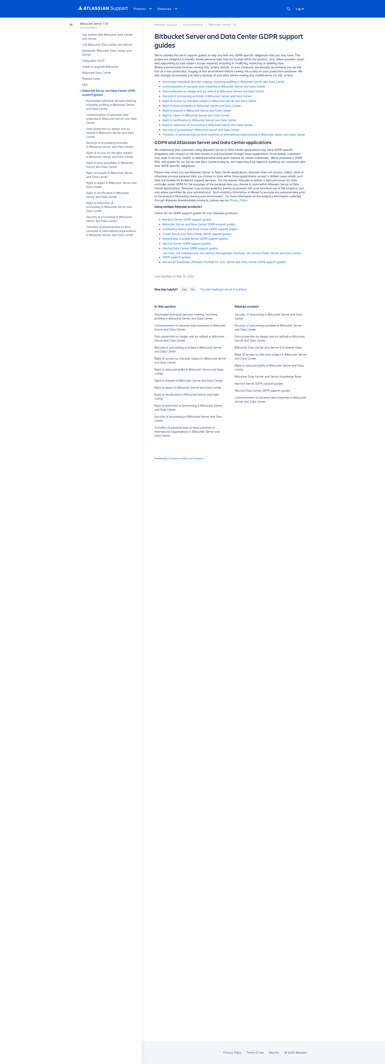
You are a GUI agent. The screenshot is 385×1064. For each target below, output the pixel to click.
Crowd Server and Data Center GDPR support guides (196, 234)
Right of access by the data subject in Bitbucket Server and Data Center (209, 101)
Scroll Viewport (194, 458)
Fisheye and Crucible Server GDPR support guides (195, 238)
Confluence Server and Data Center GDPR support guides (199, 229)
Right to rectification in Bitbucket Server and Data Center (199, 120)
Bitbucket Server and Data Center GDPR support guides (198, 224)
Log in (300, 8)
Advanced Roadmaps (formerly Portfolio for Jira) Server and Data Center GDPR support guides (224, 262)
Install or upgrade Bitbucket (100, 66)
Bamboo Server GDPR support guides (186, 219)
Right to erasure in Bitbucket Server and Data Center (196, 110)
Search (288, 9)
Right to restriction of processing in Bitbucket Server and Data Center (109, 207)
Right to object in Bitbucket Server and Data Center (195, 115)
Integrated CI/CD (93, 60)
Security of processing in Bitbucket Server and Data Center (200, 129)
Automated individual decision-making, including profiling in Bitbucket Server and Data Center (111, 104)
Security (274, 1052)
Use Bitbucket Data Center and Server (107, 44)
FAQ (85, 84)
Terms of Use (254, 1052)
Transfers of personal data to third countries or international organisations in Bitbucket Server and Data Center (111, 231)
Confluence (174, 458)
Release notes (91, 78)
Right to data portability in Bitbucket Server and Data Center (201, 105)
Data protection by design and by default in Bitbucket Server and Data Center (110, 132)
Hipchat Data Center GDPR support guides (190, 248)
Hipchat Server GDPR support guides (186, 243)
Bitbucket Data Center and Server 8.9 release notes (268, 347)
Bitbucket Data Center (96, 72)
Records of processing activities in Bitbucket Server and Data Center (207, 96)
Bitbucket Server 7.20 (94, 23)
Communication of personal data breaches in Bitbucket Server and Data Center (111, 118)
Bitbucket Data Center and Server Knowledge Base (268, 376)
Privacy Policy (239, 200)
